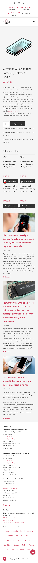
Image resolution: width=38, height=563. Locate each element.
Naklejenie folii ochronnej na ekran (19, 128)
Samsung (30, 531)
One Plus (14, 550)
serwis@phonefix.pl (9, 439)
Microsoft (10, 540)
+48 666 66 (8, 436)
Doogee (17, 545)
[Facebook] (14, 3)
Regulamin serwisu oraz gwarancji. (14, 522)
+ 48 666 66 (12, 7)
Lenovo (27, 536)
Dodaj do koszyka (17, 124)
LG (8, 550)
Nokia (18, 540)
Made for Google (27, 545)
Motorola (14, 531)
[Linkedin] (23, 3)
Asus (16, 536)
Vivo (29, 540)
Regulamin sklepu (8, 520)
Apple (7, 531)
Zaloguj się (26, 13)
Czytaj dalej (6, 277)
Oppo (21, 550)
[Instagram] (19, 3)
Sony (24, 540)
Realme (28, 550)
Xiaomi (10, 536)
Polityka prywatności (9, 518)
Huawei (22, 531)
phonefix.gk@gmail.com (10, 488)
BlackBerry (8, 545)
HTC (21, 536)
